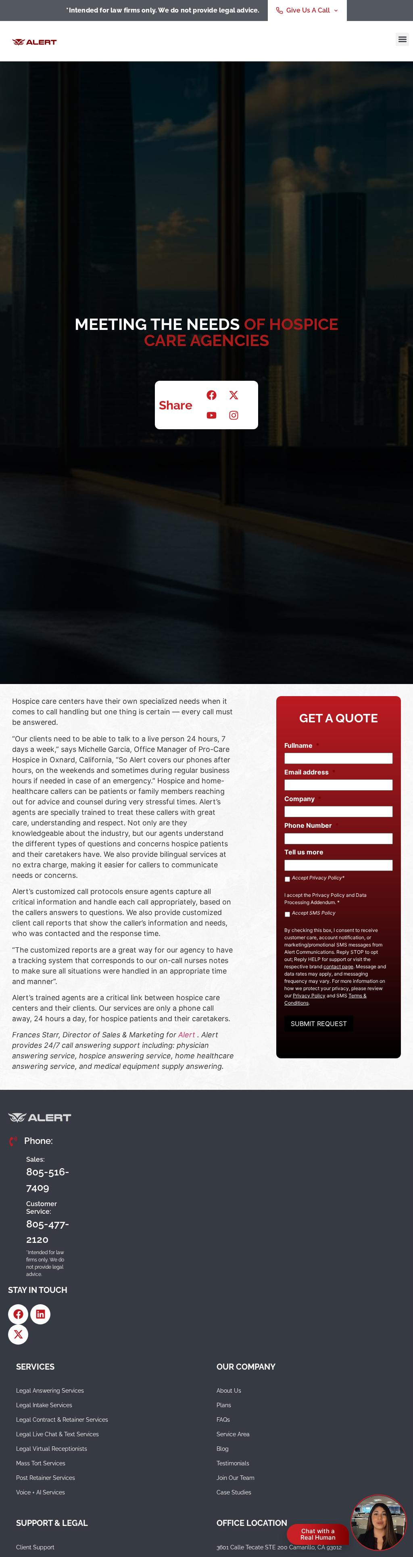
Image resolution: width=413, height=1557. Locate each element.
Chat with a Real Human (318, 1534)
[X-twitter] (18, 1334)
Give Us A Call (308, 10)
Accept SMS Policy (314, 913)
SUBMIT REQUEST (319, 1024)
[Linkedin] (40, 1314)
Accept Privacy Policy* (318, 878)
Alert (187, 1034)
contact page (338, 966)
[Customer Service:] (14, 1222)
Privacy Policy (328, 895)
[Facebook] (18, 1314)
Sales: (35, 1159)
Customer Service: (41, 1207)
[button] (402, 39)
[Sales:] (14, 1173)
